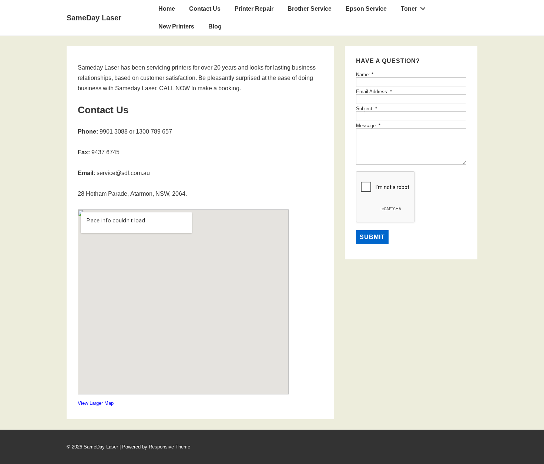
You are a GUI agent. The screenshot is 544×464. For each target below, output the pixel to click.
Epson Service (366, 9)
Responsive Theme (169, 447)
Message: (368, 125)
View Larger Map (96, 403)
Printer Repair (254, 9)
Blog (215, 26)
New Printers (176, 26)
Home (166, 9)
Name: (364, 74)
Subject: (366, 108)
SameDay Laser (94, 18)
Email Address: (374, 91)
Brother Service (310, 9)
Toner (409, 9)
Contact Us (205, 9)
